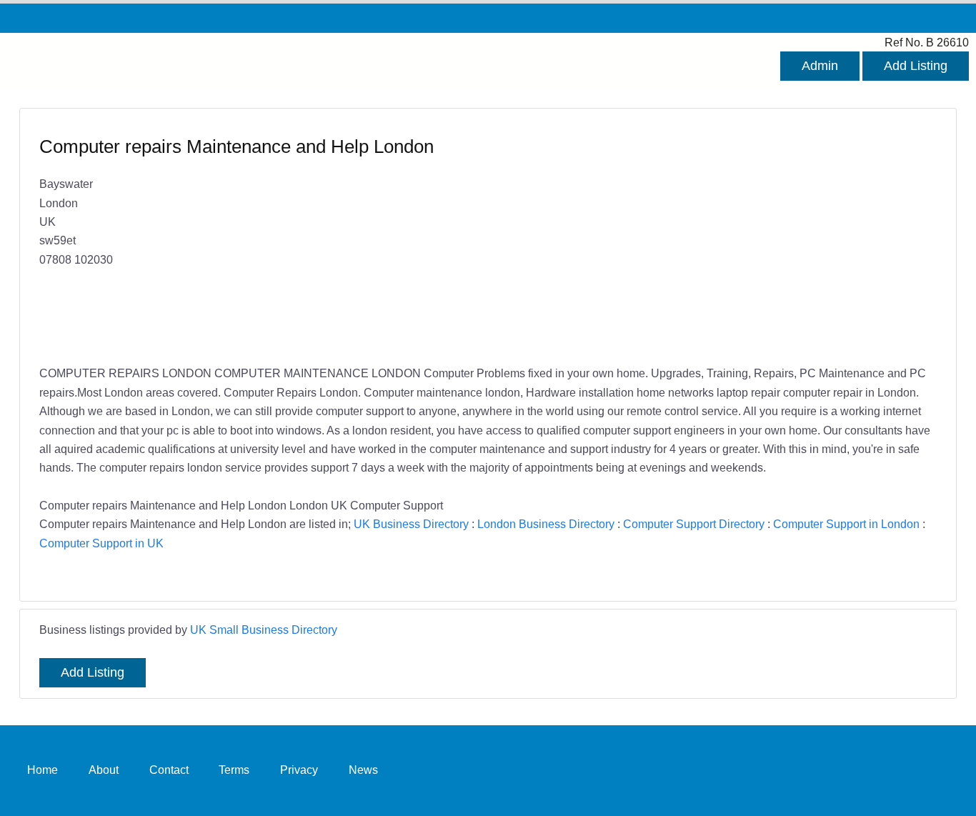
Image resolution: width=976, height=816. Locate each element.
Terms (234, 770)
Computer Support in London (846, 523)
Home (42, 770)
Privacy (299, 770)
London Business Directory (545, 523)
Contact (169, 770)
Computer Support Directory (694, 523)
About (104, 770)
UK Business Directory (411, 523)
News (363, 770)
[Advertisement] (705, 238)
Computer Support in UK (101, 543)
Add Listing (915, 66)
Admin (820, 66)
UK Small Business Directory (263, 629)
